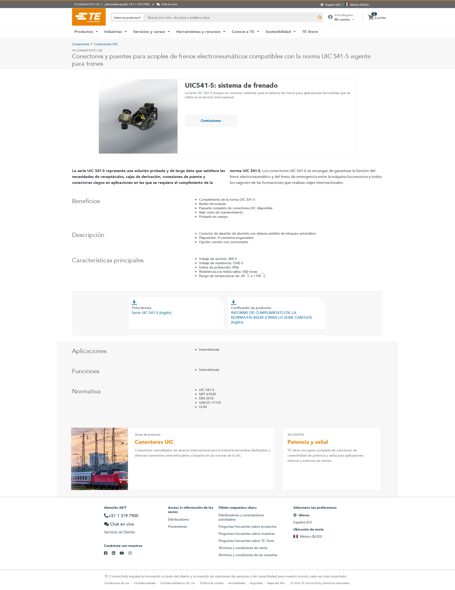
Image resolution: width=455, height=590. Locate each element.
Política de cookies (212, 583)
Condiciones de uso (116, 583)
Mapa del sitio (276, 583)
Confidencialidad (144, 583)
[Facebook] (108, 553)
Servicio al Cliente (119, 532)
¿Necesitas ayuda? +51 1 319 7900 (127, 4)
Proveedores (177, 526)
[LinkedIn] (116, 553)
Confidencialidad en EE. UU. (178, 583)
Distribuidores (178, 519)
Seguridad (256, 583)
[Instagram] (132, 553)
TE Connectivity (89, 17)
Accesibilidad (236, 583)
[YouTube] (124, 553)
